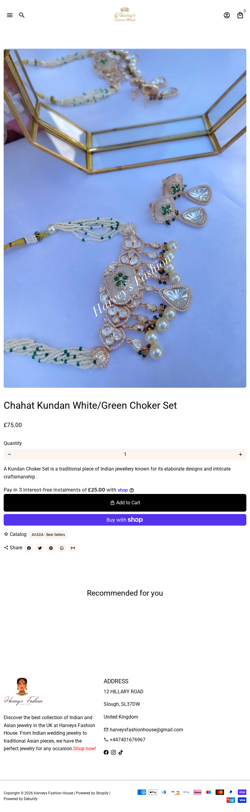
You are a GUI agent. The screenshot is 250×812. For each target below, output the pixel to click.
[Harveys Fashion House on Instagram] (113, 752)
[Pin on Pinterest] (51, 548)
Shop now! (84, 748)
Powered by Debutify (21, 799)
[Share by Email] (73, 548)
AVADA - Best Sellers (48, 535)
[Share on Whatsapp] (62, 548)
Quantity (13, 443)
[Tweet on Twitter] (40, 548)
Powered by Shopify (92, 793)
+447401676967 (124, 740)
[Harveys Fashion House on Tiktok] (120, 752)
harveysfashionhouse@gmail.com (143, 730)
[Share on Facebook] (29, 548)
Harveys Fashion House (53, 793)
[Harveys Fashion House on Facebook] (106, 752)
